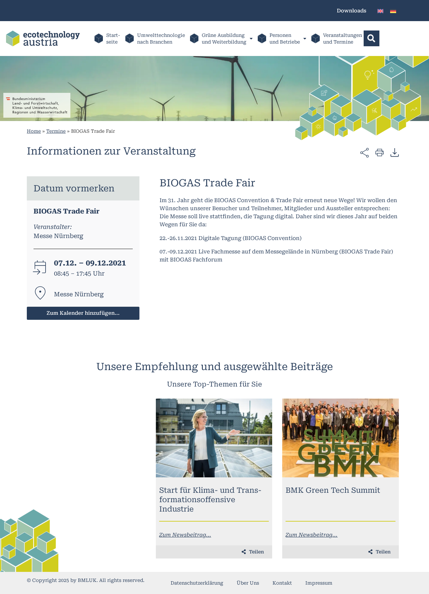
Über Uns (248, 583)
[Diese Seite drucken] (379, 152)
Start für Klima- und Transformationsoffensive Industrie (210, 499)
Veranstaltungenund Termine (342, 39)
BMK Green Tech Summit (333, 490)
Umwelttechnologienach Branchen (161, 39)
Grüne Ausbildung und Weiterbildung (224, 39)
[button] (371, 38)
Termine (56, 131)
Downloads (351, 11)
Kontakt (282, 583)
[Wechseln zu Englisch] (380, 10)
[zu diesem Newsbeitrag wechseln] (214, 438)
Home (34, 131)
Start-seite (113, 39)
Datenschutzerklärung (197, 583)
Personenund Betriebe (284, 39)
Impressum (318, 583)
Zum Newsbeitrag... (185, 535)
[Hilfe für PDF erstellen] (394, 152)
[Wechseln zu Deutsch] (393, 10)
